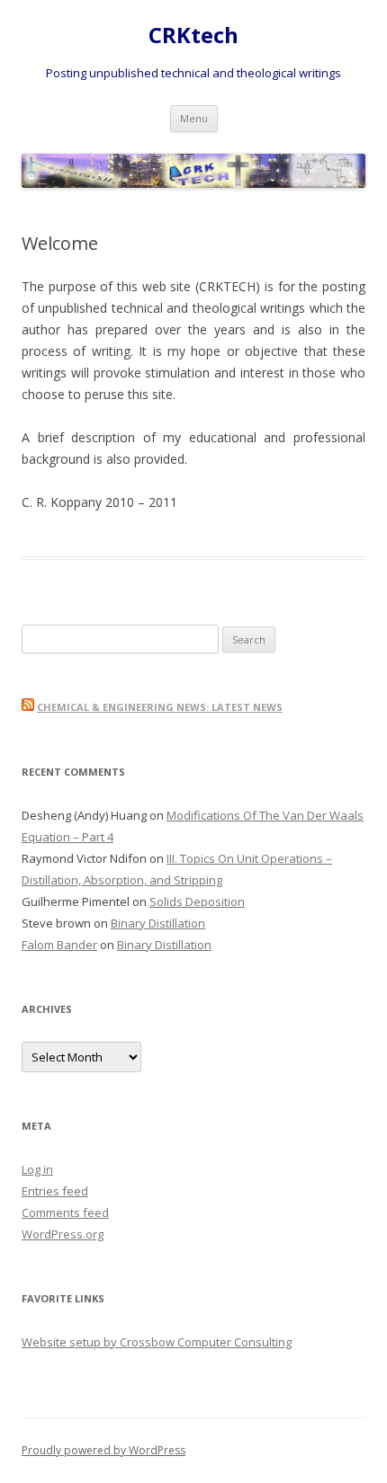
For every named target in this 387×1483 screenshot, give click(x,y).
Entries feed (55, 1191)
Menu (194, 118)
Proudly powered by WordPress (103, 1450)
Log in (37, 1169)
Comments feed (65, 1212)
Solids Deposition (197, 901)
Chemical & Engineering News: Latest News (160, 707)
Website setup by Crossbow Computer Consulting (157, 1342)
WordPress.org (63, 1234)
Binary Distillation (158, 923)
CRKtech (193, 35)
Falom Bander (59, 945)
